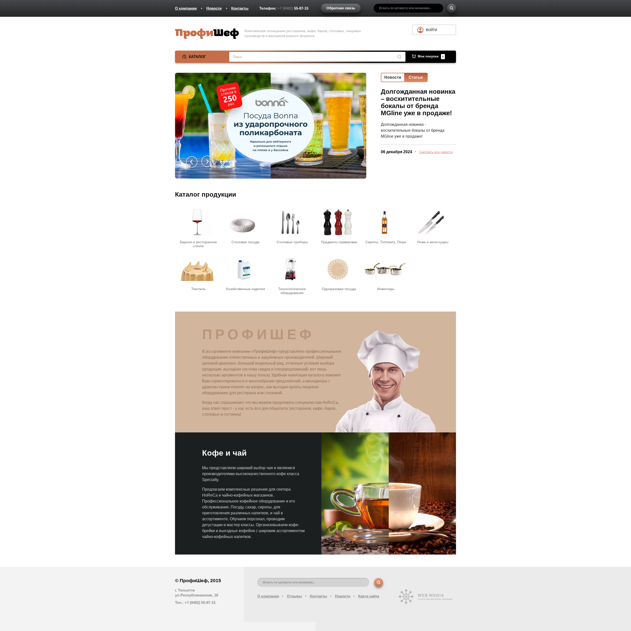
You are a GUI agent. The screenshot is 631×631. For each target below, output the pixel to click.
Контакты (239, 8)
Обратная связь (340, 8)
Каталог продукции (205, 194)
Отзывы (294, 596)
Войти (431, 30)
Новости (214, 8)
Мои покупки (431, 56)
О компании (186, 8)
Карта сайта (368, 596)
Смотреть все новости (436, 152)
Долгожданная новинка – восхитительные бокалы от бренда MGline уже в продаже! (418, 102)
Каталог (197, 57)
